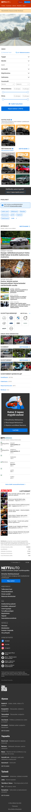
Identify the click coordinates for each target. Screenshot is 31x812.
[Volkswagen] (11, 318)
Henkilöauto (7, 377)
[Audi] (18, 323)
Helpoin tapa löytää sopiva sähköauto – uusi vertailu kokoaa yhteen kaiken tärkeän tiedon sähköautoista (15, 304)
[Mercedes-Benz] (4, 318)
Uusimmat (8, 5)
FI (26, 562)
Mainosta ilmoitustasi (8, 596)
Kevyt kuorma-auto (8, 385)
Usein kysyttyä (6, 608)
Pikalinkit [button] (19, 5)
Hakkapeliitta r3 (15, 451)
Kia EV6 (8, 157)
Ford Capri (19, 340)
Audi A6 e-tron (23, 157)
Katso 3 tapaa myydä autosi (15, 192)
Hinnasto (4, 625)
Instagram (7, 648)
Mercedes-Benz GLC (8, 130)
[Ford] (11, 323)
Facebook (7, 641)
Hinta (3, 96)
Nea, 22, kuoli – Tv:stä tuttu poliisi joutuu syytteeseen (15, 522)
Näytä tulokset (15, 109)
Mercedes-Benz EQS (8, 179)
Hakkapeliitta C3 (15, 445)
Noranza (15, 464)
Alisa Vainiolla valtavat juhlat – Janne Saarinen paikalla (15, 495)
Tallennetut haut (6, 589)
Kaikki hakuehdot (17, 104)
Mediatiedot (5, 628)
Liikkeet (14, 5)
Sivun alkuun (15, 562)
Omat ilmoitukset (7, 591)
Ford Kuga (7, 353)
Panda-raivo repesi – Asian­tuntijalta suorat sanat (15, 511)
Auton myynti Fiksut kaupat (10, 653)
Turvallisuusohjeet (7, 611)
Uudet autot (5, 211)
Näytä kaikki (23, 148)
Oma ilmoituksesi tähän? (7, 150)
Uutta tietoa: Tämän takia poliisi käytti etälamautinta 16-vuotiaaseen (15, 517)
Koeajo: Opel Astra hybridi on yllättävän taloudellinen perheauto (15, 290)
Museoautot (5, 215)
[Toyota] (4, 323)
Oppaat (3, 616)
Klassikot (22, 211)
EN (28, 562)
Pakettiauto (6, 381)
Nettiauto (5, 2)
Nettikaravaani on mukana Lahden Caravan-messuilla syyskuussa (15, 297)
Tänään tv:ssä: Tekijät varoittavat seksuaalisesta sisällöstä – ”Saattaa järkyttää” (15, 528)
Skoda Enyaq (23, 130)
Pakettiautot (5, 218)
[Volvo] (25, 318)
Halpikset (19, 215)
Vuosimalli (5, 81)
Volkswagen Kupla (7, 340)
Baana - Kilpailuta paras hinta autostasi (11, 657)
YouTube (7, 644)
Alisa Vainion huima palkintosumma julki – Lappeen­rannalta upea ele (15, 506)
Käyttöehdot (5, 613)
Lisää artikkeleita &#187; (15, 244)
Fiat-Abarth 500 (23, 168)
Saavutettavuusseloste (8, 618)
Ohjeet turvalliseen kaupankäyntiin (9, 665)
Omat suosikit (6, 594)
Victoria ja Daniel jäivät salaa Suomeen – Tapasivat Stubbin (15, 500)
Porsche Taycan (8, 141)
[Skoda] (25, 323)
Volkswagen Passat (19, 353)
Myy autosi (27, 2)
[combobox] (15, 61)
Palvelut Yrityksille (7, 630)
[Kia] (4, 328)
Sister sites (11, 2)
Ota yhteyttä (5, 633)
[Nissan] (11, 328)
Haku (4, 5)
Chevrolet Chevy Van (7, 366)
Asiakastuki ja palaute (8, 604)
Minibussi (5, 390)
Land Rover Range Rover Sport (8, 168)
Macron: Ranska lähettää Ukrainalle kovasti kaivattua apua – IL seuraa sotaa (15, 533)
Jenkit (12, 215)
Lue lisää (15, 430)
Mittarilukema (6, 88)
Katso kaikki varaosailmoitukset (14, 484)
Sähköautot (14, 211)
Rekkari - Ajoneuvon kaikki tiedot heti (10, 661)
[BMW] (18, 318)
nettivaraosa (7, 438)
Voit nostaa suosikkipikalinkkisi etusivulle (13, 205)
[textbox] (14, 61)
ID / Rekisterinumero (23, 52)
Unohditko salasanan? (8, 606)
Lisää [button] (23, 5)
